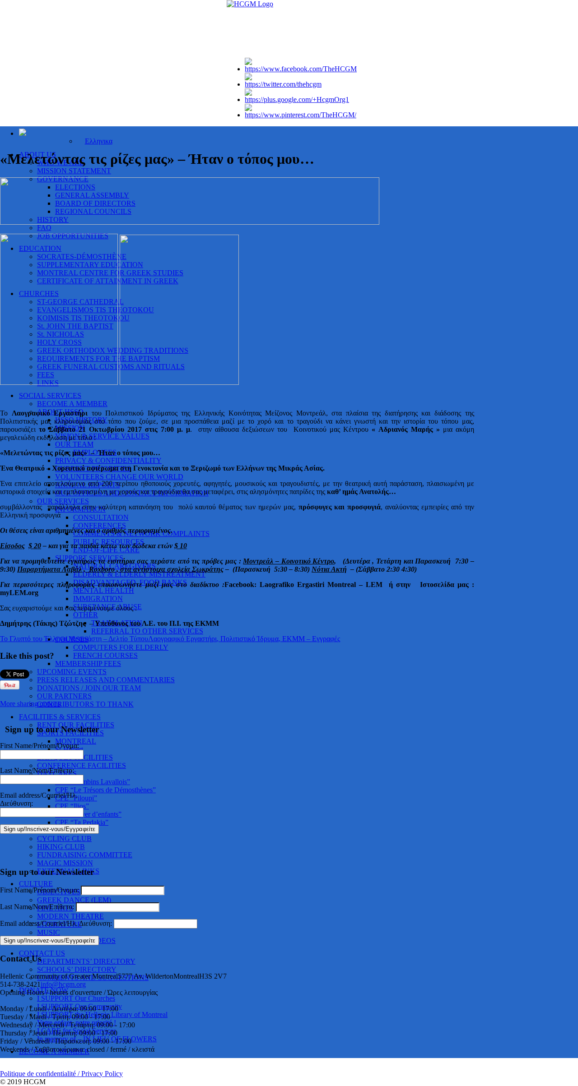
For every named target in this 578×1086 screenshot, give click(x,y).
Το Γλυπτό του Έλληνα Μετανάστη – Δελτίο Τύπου (74, 638)
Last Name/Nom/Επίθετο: (37, 770)
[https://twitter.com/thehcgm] (283, 84)
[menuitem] (94, 141)
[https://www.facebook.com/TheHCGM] (301, 69)
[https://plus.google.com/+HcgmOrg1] (297, 99)
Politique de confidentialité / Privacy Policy (61, 1073)
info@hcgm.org (63, 984)
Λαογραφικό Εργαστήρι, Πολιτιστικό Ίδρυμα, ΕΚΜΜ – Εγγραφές (244, 638)
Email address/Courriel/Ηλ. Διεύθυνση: (57, 923)
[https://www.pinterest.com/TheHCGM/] (300, 115)
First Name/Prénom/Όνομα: (39, 745)
